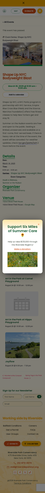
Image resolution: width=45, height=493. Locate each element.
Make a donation (22, 249)
